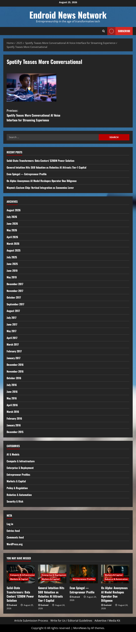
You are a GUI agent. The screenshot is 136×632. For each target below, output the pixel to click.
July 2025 (12, 257)
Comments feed (15, 537)
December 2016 (15, 365)
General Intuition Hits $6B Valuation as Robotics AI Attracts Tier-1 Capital (46, 167)
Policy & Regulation (17, 488)
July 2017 (11, 318)
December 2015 (15, 432)
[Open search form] (103, 31)
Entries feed (13, 531)
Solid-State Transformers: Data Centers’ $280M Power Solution (40, 161)
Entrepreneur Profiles (18, 475)
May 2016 (12, 398)
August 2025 (13, 250)
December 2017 (15, 284)
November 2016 (15, 371)
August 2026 (14, 210)
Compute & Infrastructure (21, 461)
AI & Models (13, 454)
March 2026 (13, 244)
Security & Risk (15, 501)
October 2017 (14, 297)
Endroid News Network (68, 14)
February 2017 (14, 351)
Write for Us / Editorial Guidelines (71, 620)
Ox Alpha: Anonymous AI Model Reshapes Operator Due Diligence (42, 181)
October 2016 (14, 378)
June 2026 (12, 224)
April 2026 (12, 237)
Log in (10, 524)
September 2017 (15, 304)
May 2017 (11, 331)
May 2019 (12, 277)
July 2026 (12, 217)
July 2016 (12, 385)
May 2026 (12, 230)
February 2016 (14, 418)
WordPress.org (15, 544)
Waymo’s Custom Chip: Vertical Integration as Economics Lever (40, 188)
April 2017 (12, 338)
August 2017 (13, 311)
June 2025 (12, 264)
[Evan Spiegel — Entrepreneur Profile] (84, 574)
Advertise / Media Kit (107, 620)
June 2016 (12, 392)
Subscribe (124, 31)
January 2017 (13, 358)
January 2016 (14, 425)
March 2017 (13, 344)
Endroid (13, 605)
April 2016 (12, 405)
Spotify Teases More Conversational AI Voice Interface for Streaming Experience (33, 115)
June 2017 (12, 324)
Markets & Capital (16, 481)
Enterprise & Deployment (20, 468)
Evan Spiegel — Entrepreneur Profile (27, 174)
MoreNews (80, 628)
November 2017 (15, 291)
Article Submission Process (31, 620)
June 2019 (12, 271)
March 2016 (13, 412)
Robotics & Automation (19, 495)
